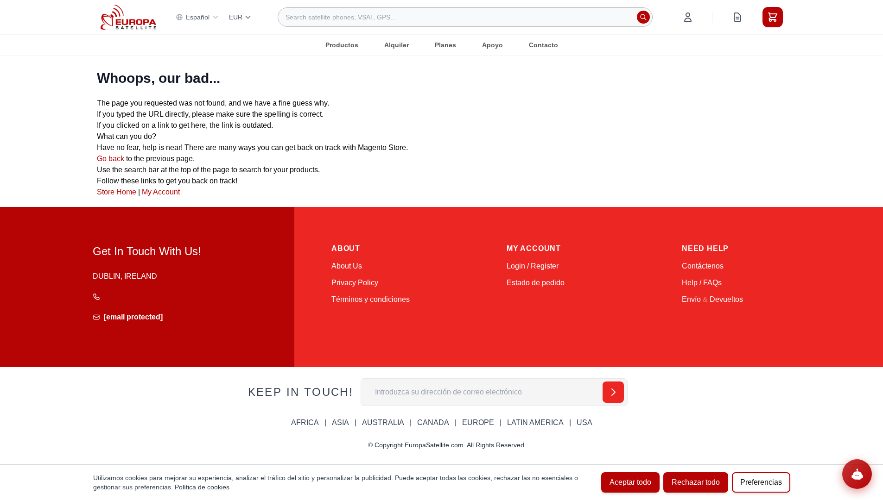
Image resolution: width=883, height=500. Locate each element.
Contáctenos (703, 266)
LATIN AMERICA (535, 422)
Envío (691, 299)
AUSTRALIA (383, 422)
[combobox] (465, 17)
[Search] (643, 17)
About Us (346, 266)
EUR (235, 17)
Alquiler (396, 45)
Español (198, 17)
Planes (445, 45)
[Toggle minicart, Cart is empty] (772, 17)
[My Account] (688, 17)
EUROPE (478, 422)
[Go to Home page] (128, 17)
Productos (341, 45)
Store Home (116, 192)
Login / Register (533, 266)
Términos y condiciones (370, 299)
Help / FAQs (702, 283)
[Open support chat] (857, 474)
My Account (161, 192)
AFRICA (305, 422)
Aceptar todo (630, 482)
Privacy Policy (354, 283)
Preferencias (761, 482)
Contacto (543, 45)
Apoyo (492, 45)
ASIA (340, 422)
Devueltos (726, 299)
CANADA (433, 422)
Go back (110, 158)
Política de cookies (202, 487)
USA (584, 422)
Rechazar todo (696, 482)
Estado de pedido (536, 283)
